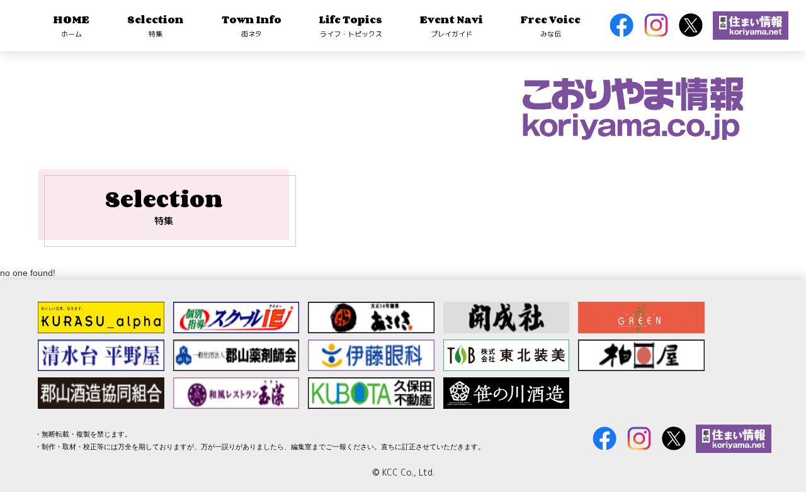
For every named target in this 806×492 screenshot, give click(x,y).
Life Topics (350, 25)
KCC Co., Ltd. (408, 472)
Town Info (251, 25)
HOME (71, 25)
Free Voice (551, 25)
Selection (155, 25)
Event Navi (451, 25)
